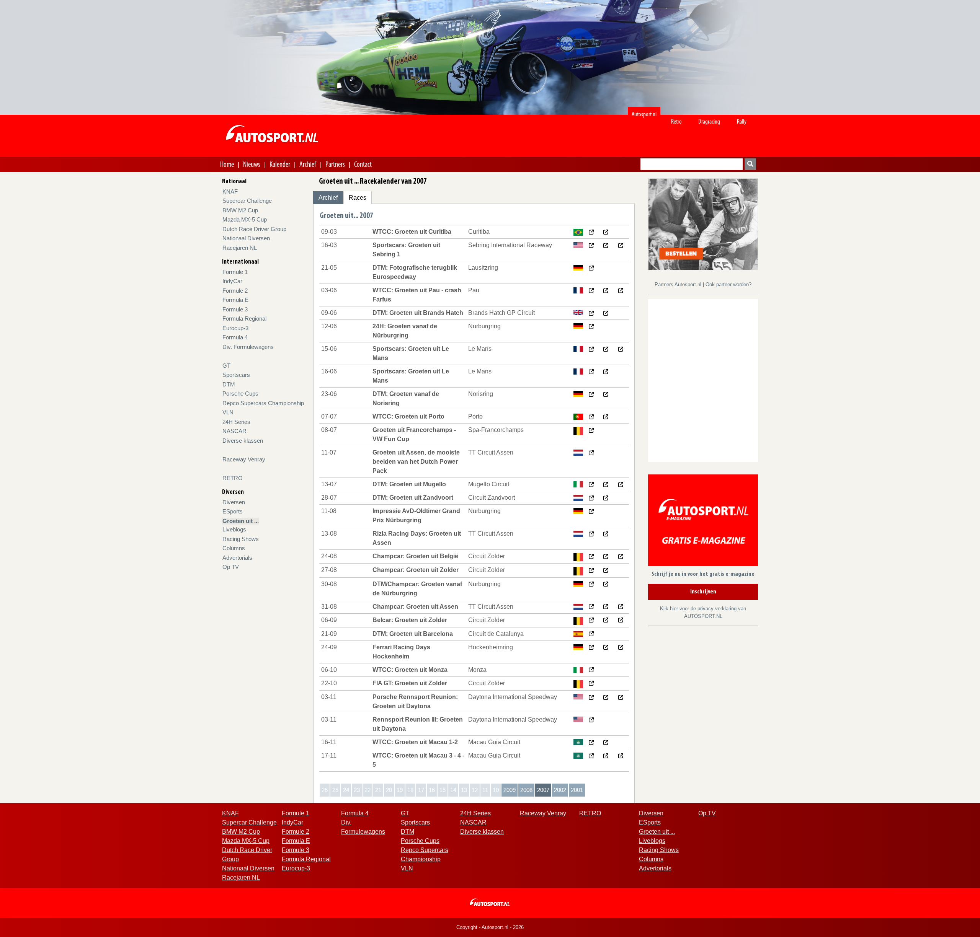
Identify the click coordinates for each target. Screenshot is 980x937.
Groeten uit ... (240, 521)
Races (357, 197)
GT (226, 365)
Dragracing (709, 121)
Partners (335, 164)
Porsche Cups (240, 393)
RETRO (232, 478)
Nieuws (251, 164)
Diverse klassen (242, 440)
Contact (363, 164)
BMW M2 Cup (240, 210)
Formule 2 (235, 290)
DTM (228, 384)
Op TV (230, 567)
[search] (750, 164)
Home (227, 164)
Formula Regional (244, 318)
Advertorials (237, 557)
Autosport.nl (644, 114)
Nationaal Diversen (246, 238)
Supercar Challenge (247, 200)
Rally (741, 121)
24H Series (236, 422)
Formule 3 (235, 309)
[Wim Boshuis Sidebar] (703, 223)
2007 (543, 790)
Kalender (280, 164)
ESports (232, 511)
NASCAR (234, 431)
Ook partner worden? (728, 284)
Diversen (233, 502)
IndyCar (232, 281)
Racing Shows (240, 539)
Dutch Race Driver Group (254, 229)
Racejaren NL (239, 247)
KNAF (230, 191)
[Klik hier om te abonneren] (703, 521)
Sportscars (236, 375)
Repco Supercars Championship (263, 403)
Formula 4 (235, 337)
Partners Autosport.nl (679, 284)
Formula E (235, 300)
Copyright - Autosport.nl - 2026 (490, 927)
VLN (228, 412)
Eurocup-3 (235, 328)
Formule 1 (235, 272)
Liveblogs (234, 529)
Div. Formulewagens (248, 347)
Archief (307, 164)
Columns (233, 548)
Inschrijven (703, 592)
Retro (676, 121)
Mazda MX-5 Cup (244, 219)
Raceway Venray (243, 459)
